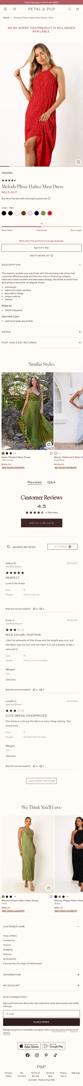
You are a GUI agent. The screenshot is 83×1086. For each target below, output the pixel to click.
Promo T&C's (63, 1074)
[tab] (42, 363)
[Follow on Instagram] (37, 1055)
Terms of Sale (50, 1074)
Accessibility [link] (9, 958)
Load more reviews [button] (42, 780)
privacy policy (58, 1029)
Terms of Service (35, 1074)
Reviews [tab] (34, 482)
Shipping (8, 949)
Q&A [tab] (51, 482)
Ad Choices (21, 1074)
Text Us (7, 944)
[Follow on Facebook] (27, 1055)
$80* (55, 2)
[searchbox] (28, 546)
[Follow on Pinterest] (46, 1055)
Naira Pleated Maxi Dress (16, 462)
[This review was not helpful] (40, 608)
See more (11, 679)
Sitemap (75, 1072)
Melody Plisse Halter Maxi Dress (20, 905)
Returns (7, 954)
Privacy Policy (8, 1074)
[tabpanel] (41, 422)
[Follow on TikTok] (55, 1055)
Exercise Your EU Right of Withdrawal (22, 963)
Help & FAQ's (10, 935)
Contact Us (9, 940)
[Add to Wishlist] (51, 453)
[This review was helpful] (34, 609)
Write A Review (41, 523)
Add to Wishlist (40, 255)
